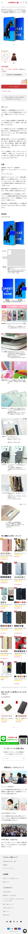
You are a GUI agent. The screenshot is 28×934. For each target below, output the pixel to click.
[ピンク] (1, 553)
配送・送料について (8, 904)
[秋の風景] (22, 577)
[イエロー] (22, 676)
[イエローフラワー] (1, 651)
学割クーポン (6, 882)
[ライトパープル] (19, 676)
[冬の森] (15, 577)
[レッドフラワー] (7, 651)
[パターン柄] (24, 577)
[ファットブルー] (17, 651)
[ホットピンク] (24, 602)
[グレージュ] (5, 553)
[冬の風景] (17, 577)
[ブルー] (26, 602)
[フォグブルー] (21, 626)
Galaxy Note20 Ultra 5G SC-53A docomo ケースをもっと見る (14, 687)
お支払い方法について (8, 908)
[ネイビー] (15, 602)
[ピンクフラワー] (3, 651)
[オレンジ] (19, 602)
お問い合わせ (6, 915)
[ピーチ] (22, 602)
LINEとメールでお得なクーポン (11, 878)
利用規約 (5, 865)
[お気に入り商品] (23, 2)
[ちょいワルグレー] (24, 651)
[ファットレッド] (15, 651)
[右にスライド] (17, 44)
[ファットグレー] (19, 651)
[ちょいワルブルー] (22, 651)
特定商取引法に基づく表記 (9, 861)
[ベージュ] (7, 553)
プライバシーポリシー (8, 868)
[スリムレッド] (26, 651)
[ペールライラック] (10, 553)
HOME (3, 7)
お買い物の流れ (7, 892)
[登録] (23, 759)
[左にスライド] (10, 44)
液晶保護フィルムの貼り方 (9, 895)
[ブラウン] (26, 676)
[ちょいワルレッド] (21, 651)
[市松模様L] (3, 577)
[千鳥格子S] (5, 577)
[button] (2, 2)
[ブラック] (12, 626)
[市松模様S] (1, 577)
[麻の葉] (9, 577)
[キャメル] (7, 626)
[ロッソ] (3, 626)
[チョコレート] (15, 626)
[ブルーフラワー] (5, 651)
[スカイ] (1, 626)
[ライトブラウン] (9, 553)
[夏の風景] (21, 577)
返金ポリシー (6, 911)
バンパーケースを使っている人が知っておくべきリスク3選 (13, 900)
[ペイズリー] (10, 577)
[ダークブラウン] (10, 626)
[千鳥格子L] (7, 577)
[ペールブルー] (3, 553)
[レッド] (17, 602)
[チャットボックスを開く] (25, 931)
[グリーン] (9, 626)
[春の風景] (19, 577)
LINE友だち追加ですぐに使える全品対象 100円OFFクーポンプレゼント (14, 97)
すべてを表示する (5, 696)
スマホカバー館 (15, 931)
